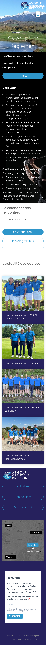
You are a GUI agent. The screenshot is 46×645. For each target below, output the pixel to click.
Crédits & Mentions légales (28, 636)
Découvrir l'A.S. (23, 507)
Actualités (23, 486)
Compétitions (23, 496)
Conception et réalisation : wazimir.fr (23, 640)
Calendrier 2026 (23, 232)
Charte (23, 75)
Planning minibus (23, 241)
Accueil (10, 636)
